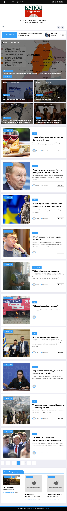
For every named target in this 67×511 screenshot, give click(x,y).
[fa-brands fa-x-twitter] (55, 2)
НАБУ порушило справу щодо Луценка (46, 238)
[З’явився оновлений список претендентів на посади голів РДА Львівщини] (16, 343)
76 (29, 463)
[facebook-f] (53, 2)
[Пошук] (59, 27)
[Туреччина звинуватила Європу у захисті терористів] (16, 410)
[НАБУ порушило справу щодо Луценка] (16, 243)
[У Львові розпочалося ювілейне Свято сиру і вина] (16, 142)
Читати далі (7, 76)
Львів (35, 133)
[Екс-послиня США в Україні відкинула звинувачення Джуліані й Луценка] (50, 113)
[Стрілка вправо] (64, 35)
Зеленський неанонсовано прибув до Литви (17, 73)
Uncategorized (8, 71)
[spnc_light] (62, 27)
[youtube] (62, 2)
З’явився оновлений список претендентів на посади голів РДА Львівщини (46, 338)
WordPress (32, 508)
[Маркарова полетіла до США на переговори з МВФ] (16, 376)
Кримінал (7, 118)
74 (22, 463)
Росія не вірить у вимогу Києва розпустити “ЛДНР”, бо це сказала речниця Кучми (47, 171)
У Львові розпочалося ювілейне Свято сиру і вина (47, 138)
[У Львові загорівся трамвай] (16, 310)
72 (14, 463)
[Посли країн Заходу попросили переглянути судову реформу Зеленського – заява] (16, 209)
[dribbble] (57, 2)
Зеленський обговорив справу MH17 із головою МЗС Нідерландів (48, 98)
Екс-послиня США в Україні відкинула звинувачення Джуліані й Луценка (48, 121)
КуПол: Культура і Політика (33, 20)
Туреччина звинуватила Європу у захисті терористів (48, 406)
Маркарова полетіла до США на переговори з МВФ (47, 372)
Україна (39, 95)
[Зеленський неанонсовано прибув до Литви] (33, 59)
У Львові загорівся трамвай (45, 306)
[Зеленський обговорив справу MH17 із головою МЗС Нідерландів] (50, 90)
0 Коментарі (45, 151)
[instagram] (60, 2)
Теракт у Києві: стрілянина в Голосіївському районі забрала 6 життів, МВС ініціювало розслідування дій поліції (17, 121)
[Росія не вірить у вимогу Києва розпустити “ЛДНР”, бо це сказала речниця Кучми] (16, 176)
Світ (38, 118)
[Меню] (3, 27)
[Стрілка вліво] (62, 35)
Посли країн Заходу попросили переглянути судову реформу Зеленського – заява (47, 204)
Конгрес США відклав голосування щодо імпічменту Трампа (46, 439)
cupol (5, 82)
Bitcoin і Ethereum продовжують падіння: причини (54, 490)
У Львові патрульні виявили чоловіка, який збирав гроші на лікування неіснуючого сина (47, 272)
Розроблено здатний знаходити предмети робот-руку (33, 490)
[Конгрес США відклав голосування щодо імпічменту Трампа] (16, 443)
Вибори (6, 95)
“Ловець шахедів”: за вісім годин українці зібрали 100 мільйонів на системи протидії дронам (11, 495)
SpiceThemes (46, 508)
